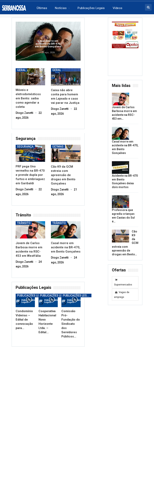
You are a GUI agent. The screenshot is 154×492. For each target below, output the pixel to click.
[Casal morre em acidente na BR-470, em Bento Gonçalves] (66, 229)
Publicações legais (91, 8)
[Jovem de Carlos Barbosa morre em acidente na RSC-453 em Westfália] (30, 229)
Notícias (61, 8)
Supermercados (123, 284)
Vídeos (118, 8)
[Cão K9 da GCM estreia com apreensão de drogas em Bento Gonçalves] (66, 153)
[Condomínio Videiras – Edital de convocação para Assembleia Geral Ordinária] (25, 300)
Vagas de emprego (121, 294)
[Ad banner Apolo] (125, 35)
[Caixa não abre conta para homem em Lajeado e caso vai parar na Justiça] (66, 77)
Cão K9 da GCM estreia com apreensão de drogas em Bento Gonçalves (63, 175)
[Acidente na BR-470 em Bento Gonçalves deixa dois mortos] (120, 167)
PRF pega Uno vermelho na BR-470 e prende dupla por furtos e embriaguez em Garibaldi (30, 175)
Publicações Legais (31, 295)
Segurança (25, 146)
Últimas (42, 8)
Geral (21, 70)
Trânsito (23, 223)
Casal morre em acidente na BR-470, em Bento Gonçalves (48, 43)
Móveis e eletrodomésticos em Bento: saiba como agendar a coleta (28, 98)
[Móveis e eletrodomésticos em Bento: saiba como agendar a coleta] (30, 76)
